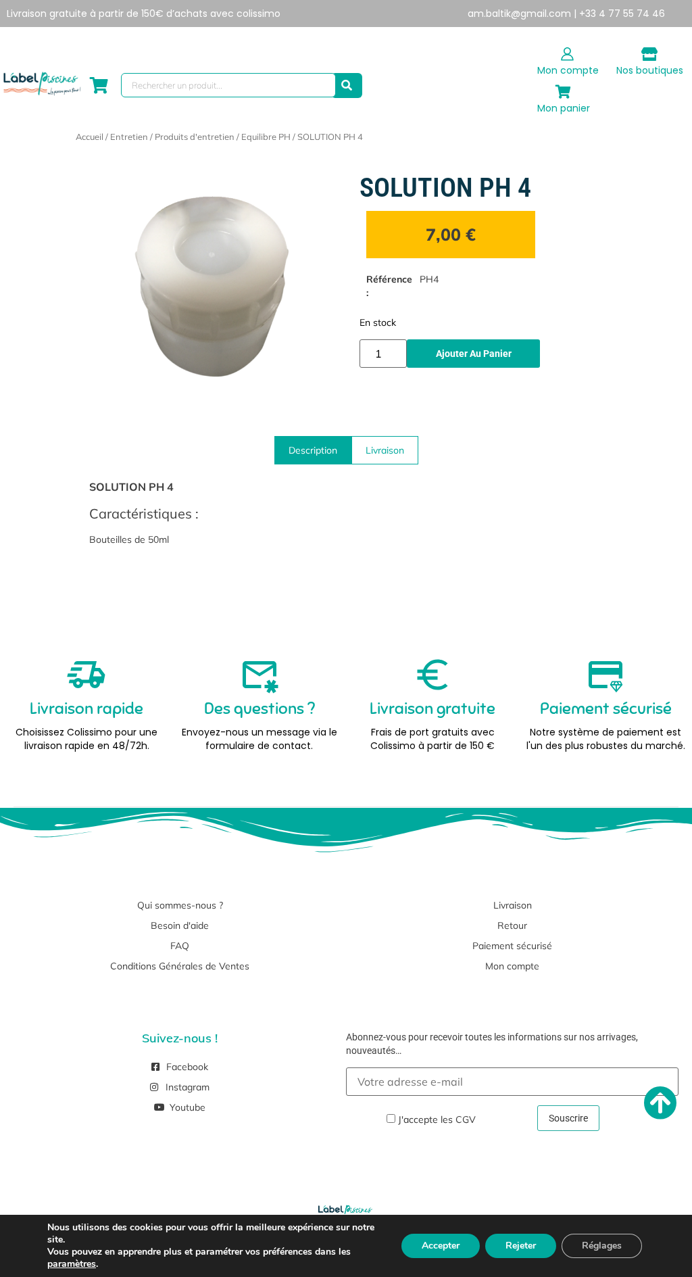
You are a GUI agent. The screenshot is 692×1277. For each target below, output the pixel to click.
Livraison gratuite (432, 708)
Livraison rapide (86, 708)
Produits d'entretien (194, 136)
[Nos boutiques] (649, 54)
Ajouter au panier (474, 353)
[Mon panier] (563, 92)
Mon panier (563, 108)
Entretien (129, 136)
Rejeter (520, 1245)
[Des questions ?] (259, 674)
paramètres (71, 1264)
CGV (465, 1119)
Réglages (602, 1245)
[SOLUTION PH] (217, 287)
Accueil (89, 136)
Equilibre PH (266, 136)
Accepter (441, 1245)
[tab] (312, 450)
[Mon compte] (567, 54)
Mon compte (568, 70)
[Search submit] (346, 85)
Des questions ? (259, 708)
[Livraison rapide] (86, 674)
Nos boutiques (649, 70)
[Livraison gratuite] (432, 674)
